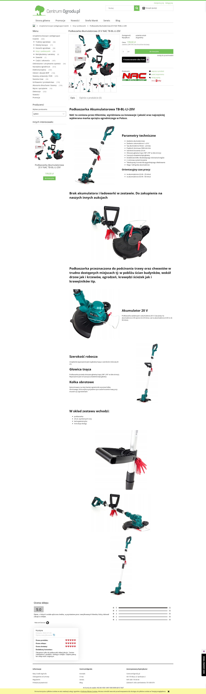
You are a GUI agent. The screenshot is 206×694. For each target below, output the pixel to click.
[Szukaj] (136, 8)
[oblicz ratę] (156, 81)
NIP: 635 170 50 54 (132, 680)
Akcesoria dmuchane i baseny (45, 85)
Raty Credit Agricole (39, 674)
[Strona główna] (56, 10)
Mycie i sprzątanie (40, 88)
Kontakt (82, 674)
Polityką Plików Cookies (89, 691)
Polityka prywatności (40, 682)
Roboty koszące (42, 45)
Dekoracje (37, 91)
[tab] (72, 98)
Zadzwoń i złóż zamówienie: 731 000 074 (140, 682)
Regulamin (36, 680)
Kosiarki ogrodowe (43, 48)
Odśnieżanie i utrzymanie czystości (47, 63)
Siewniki (39, 57)
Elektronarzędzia (39, 70)
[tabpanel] (120, 350)
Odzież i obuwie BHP (41, 73)
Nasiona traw (38, 79)
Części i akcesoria (43, 60)
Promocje (36, 97)
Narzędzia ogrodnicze (41, 67)
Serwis (82, 680)
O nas (82, 677)
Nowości (36, 94)
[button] (156, 71)
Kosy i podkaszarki (43, 51)
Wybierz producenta (40, 109)
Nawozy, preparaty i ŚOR (42, 76)
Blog (81, 682)
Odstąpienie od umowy (41, 677)
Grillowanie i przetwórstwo (43, 82)
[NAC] (134, 77)
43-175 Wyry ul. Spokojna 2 (135, 677)
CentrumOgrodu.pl (133, 674)
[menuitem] (43, 20)
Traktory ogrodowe (43, 42)
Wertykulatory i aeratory (45, 54)
